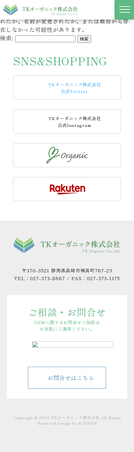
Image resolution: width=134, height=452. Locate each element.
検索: (6, 38)
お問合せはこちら (70, 378)
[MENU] (124, 10)
